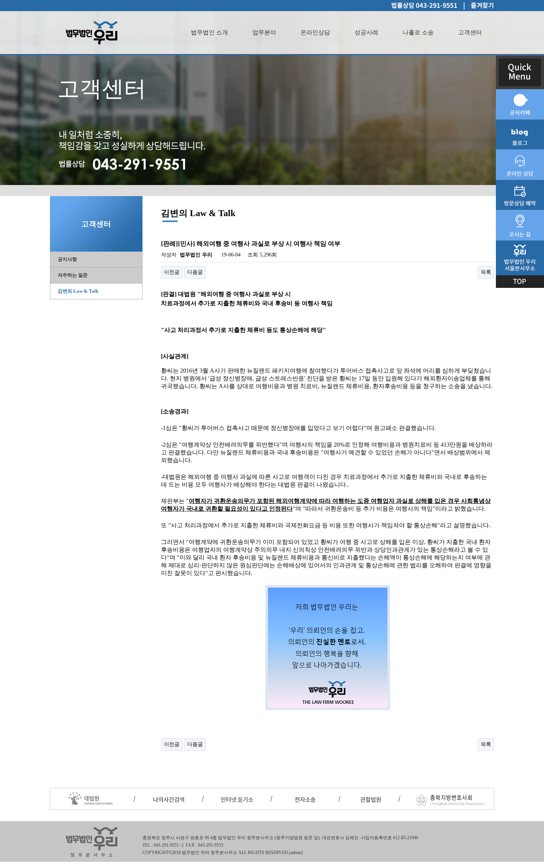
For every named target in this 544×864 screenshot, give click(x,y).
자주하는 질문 (73, 275)
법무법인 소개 (209, 32)
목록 (486, 272)
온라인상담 (315, 32)
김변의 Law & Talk (78, 291)
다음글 (195, 272)
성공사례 (366, 32)
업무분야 (264, 32)
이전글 (171, 272)
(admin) (296, 852)
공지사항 (67, 259)
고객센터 (470, 32)
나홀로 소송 (418, 32)
